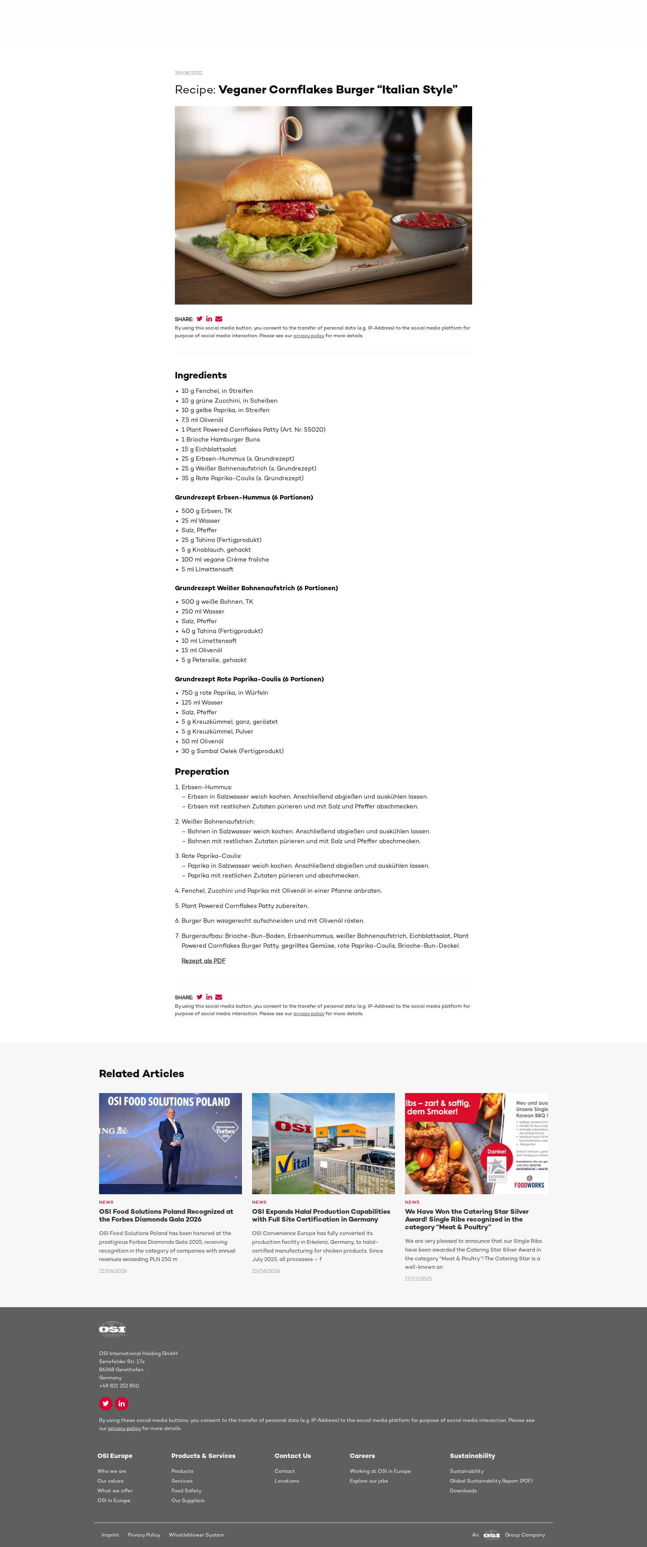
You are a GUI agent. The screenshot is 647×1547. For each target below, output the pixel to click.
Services (182, 1481)
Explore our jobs (369, 1481)
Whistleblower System (196, 1535)
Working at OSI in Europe (380, 1471)
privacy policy (309, 336)
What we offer (114, 1491)
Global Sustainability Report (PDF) (491, 1481)
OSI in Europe (113, 1500)
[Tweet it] (199, 319)
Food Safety (187, 1491)
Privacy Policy (144, 1535)
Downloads (463, 1491)
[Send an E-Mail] (218, 319)
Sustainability (467, 1471)
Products (182, 1471)
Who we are (111, 1471)
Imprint (110, 1535)
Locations (287, 1481)
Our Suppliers (188, 1500)
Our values (110, 1481)
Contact (285, 1471)
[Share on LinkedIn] (209, 319)
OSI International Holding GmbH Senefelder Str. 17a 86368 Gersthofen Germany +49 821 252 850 (138, 1370)
